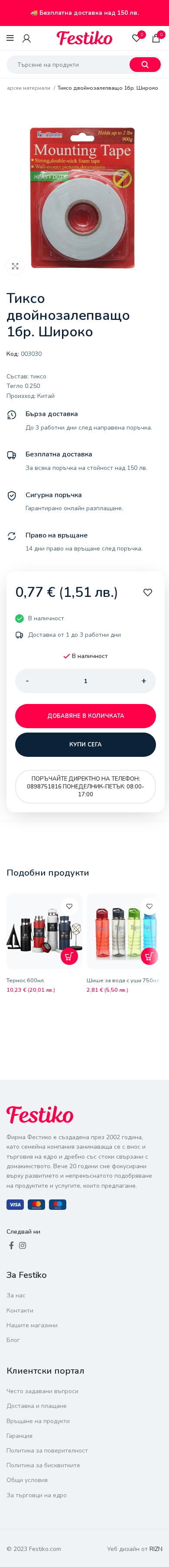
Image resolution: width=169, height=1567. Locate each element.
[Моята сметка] (26, 38)
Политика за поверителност (47, 1450)
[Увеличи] (15, 266)
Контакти (19, 1310)
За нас (16, 1295)
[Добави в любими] (69, 906)
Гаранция (19, 1436)
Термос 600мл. (25, 980)
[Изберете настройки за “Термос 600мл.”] (69, 956)
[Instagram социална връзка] (22, 1245)
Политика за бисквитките (43, 1465)
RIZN (156, 1549)
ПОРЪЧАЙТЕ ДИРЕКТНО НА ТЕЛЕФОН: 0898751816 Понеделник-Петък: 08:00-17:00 (85, 786)
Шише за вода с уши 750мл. (124, 980)
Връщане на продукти (38, 1421)
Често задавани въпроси (42, 1391)
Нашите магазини (32, 1325)
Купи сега (85, 745)
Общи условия (27, 1480)
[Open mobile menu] (10, 38)
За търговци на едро (36, 1495)
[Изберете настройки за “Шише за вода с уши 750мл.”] (149, 956)
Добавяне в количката (85, 716)
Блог (13, 1340)
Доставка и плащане (36, 1406)
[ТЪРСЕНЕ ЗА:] (145, 64)
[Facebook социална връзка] (11, 1245)
